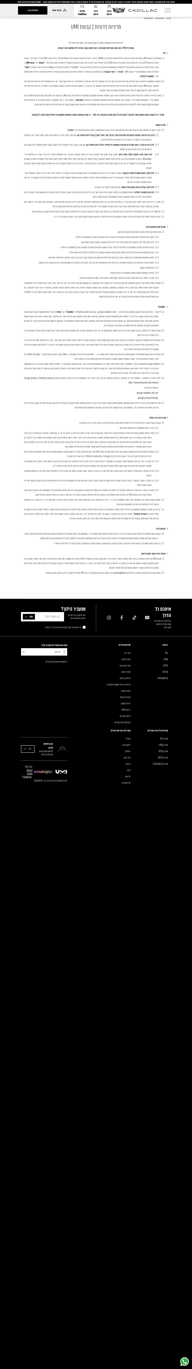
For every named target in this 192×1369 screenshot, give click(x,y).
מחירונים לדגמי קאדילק (157, 730)
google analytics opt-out (147, 393)
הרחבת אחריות (125, 716)
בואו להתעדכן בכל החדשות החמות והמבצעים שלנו (77, 617)
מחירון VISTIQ (163, 757)
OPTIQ (165, 665)
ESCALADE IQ (163, 678)
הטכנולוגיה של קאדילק (122, 722)
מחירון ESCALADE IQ (160, 764)
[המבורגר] (168, 10)
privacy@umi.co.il (121, 573)
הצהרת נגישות (125, 697)
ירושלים (127, 751)
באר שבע (127, 757)
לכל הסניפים (126, 783)
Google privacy (30, 378)
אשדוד (127, 738)
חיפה (128, 770)
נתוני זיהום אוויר (124, 665)
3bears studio (29, 771)
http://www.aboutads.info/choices (144, 382)
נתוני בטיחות (126, 659)
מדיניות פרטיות (148, 18)
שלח (31, 616)
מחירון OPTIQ (163, 751)
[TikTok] (134, 617)
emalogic (27, 776)
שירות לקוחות (125, 703)
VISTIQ (165, 672)
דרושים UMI (126, 710)
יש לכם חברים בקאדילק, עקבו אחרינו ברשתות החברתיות (162, 624)
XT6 (166, 653)
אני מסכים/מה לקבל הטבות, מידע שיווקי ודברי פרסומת (63, 627)
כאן (129, 182)
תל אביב (127, 776)
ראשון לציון (126, 745)
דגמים (165, 645)
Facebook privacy (46, 378)
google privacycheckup (148, 398)
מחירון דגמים (125, 672)
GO (30, 749)
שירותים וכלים (124, 645)
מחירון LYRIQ (163, 745)
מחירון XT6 (164, 738)
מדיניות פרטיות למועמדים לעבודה (118, 684)
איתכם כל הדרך (163, 612)
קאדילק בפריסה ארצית (120, 730)
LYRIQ (165, 659)
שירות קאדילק (159, 18)
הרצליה (127, 764)
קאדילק (168, 18)
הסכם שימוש (125, 691)
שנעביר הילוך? (73, 609)
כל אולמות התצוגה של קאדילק (56, 661)
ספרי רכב (127, 653)
